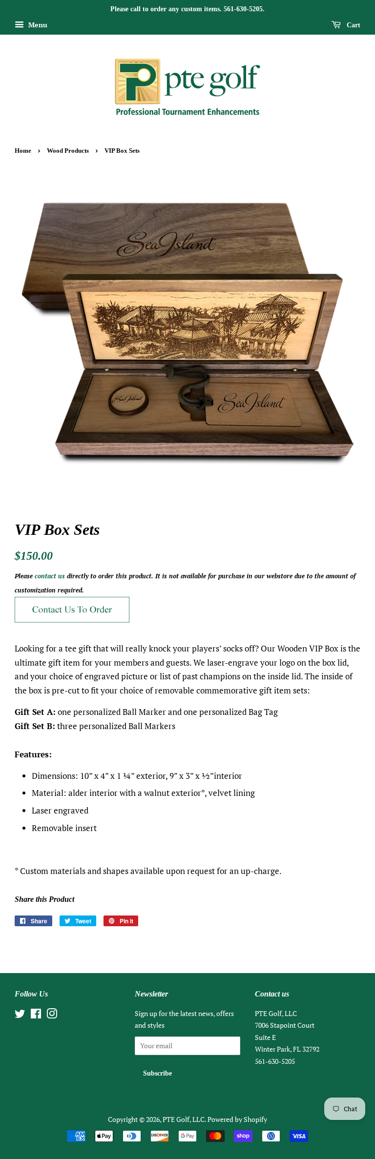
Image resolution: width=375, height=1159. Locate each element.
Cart (352, 25)
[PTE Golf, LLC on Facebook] (36, 1015)
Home (23, 150)
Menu (36, 24)
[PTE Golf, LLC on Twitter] (20, 1015)
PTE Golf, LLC (184, 1119)
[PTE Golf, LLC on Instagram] (51, 1015)
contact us (50, 575)
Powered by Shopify (237, 1119)
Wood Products (68, 150)
